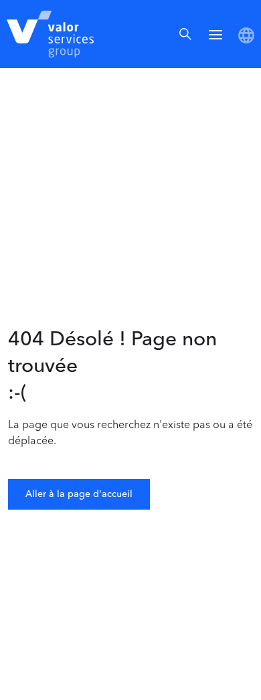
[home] (47, 34)
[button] (215, 33)
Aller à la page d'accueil (79, 494)
